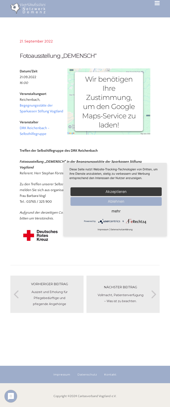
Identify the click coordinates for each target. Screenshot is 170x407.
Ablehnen (116, 201)
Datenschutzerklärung (121, 229)
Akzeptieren (116, 191)
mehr (116, 211)
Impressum (103, 229)
